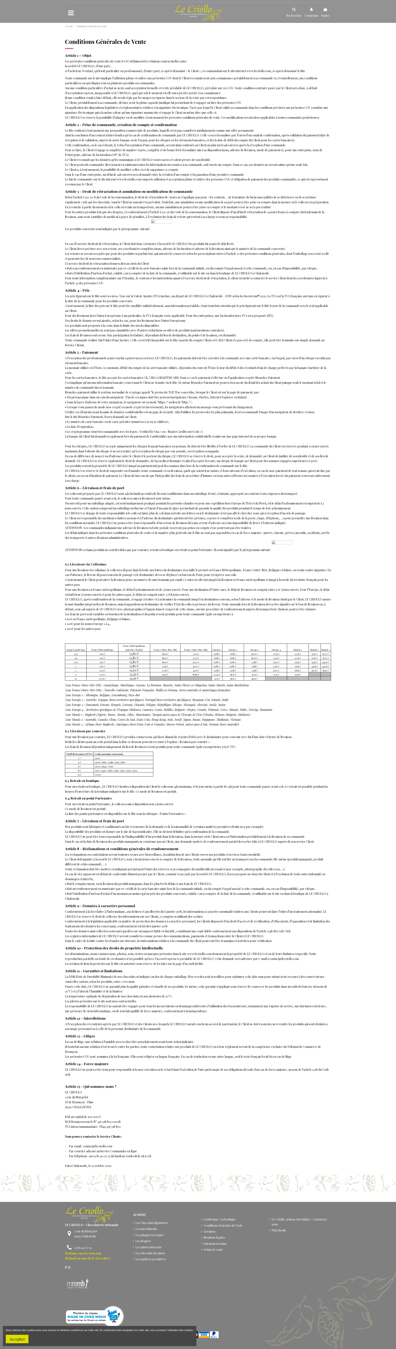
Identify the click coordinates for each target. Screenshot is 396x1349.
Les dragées (143, 1241)
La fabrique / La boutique (220, 1219)
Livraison (209, 1231)
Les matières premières (151, 1259)
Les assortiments (146, 1229)
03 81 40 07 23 (83, 1248)
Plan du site (279, 1230)
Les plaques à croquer (150, 1235)
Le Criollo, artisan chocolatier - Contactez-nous (300, 1221)
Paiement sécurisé (215, 1244)
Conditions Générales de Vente (223, 1225)
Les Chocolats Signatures (152, 1223)
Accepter (17, 1339)
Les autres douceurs (148, 1247)
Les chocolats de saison (150, 1253)
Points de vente (213, 1250)
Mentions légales (214, 1237)
